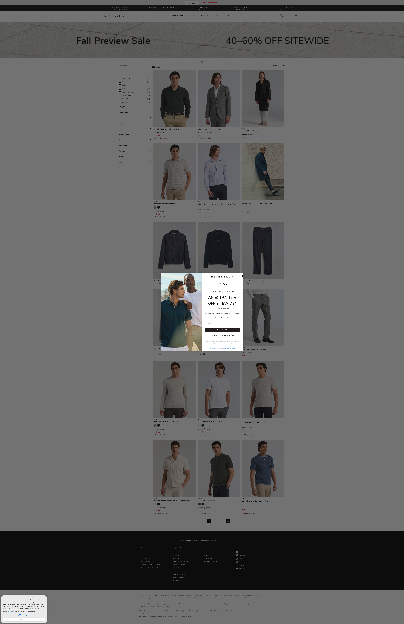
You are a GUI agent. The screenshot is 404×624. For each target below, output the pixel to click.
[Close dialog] (240, 276)
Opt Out (10, 611)
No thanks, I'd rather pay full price (222, 336)
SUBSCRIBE (222, 330)
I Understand (24, 620)
